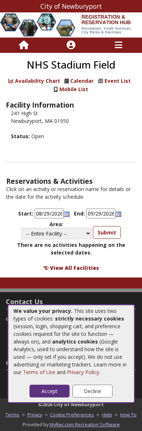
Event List (117, 80)
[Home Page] (24, 45)
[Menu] (118, 45)
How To (128, 414)
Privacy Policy (83, 372)
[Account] (71, 45)
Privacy (34, 414)
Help (107, 414)
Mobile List (73, 89)
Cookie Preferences (72, 414)
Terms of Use (39, 372)
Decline (92, 391)
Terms (12, 414)
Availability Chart (36, 80)
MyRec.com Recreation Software (85, 424)
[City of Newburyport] (71, 24)
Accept (50, 391)
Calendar (82, 80)
